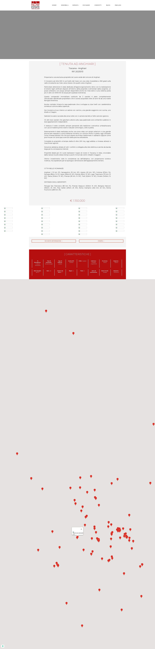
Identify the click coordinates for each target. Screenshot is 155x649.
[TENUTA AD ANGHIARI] (77, 35)
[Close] (81, 529)
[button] (17, 453)
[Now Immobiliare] (35, 5)
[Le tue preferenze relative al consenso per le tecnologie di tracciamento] (2, 646)
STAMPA (100, 241)
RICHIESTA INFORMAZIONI (53, 241)
